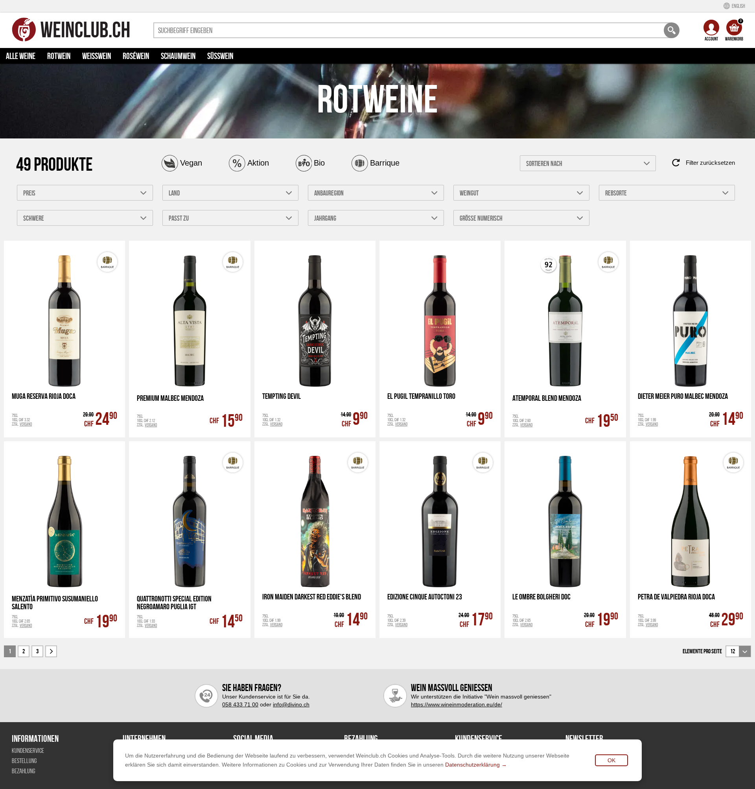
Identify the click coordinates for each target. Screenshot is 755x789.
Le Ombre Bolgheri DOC (541, 597)
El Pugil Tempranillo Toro (421, 396)
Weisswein (96, 56)
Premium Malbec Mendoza (170, 398)
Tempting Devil (281, 396)
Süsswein (220, 56)
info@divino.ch (291, 704)
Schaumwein (178, 56)
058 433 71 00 (240, 704)
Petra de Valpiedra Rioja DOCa (676, 597)
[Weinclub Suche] (672, 30)
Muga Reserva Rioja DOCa (44, 396)
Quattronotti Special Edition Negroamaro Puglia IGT (174, 602)
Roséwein (136, 56)
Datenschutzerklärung (472, 764)
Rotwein (58, 56)
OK (611, 760)
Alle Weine (20, 56)
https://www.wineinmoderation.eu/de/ (456, 704)
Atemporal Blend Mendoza (546, 398)
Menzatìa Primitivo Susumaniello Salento (55, 602)
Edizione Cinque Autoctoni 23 (424, 597)
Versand (26, 424)
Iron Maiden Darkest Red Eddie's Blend (311, 597)
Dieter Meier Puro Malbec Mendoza (683, 396)
